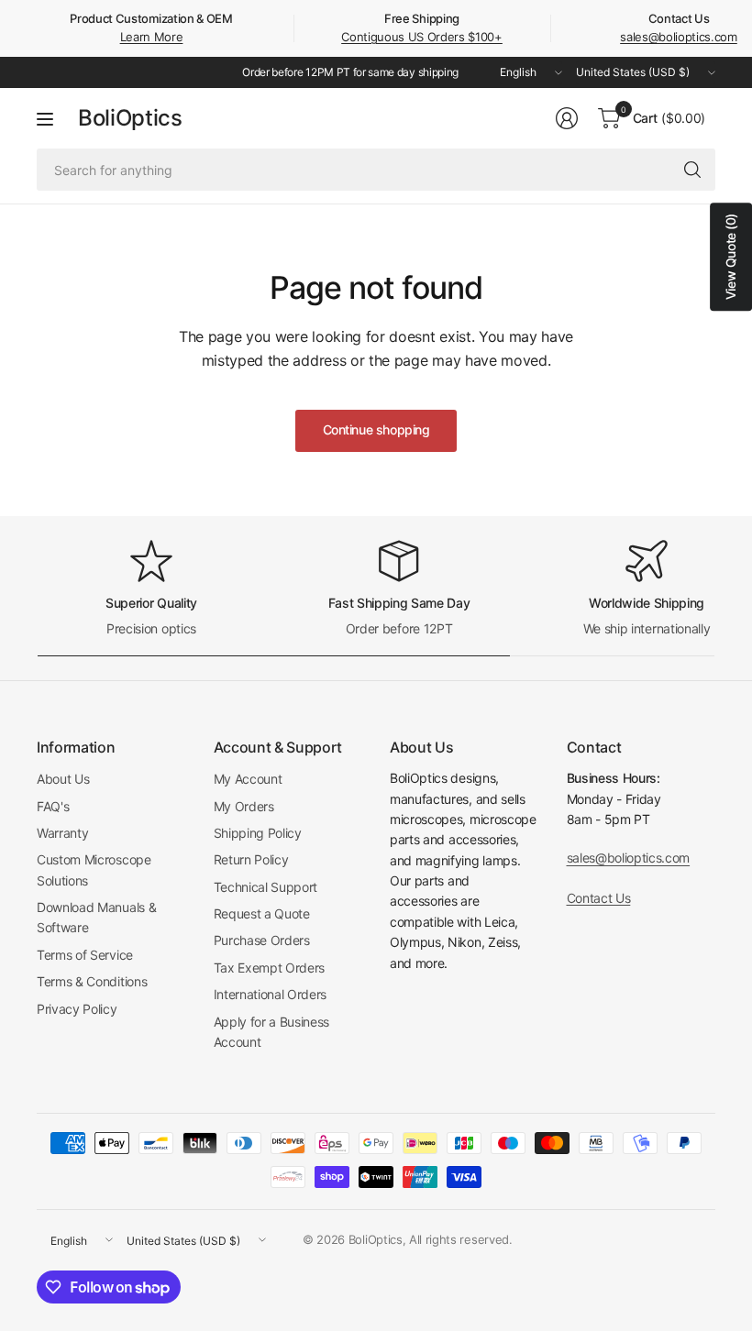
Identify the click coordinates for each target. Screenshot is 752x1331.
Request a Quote (262, 913)
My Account (248, 778)
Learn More (151, 36)
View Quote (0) (730, 257)
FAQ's (53, 806)
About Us (63, 778)
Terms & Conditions (92, 981)
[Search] (692, 169)
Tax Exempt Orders (270, 967)
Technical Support (266, 887)
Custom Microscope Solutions (94, 869)
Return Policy (251, 859)
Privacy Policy (77, 1009)
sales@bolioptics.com (678, 36)
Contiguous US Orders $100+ (422, 36)
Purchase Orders (262, 940)
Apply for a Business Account (272, 1032)
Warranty (62, 833)
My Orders (244, 806)
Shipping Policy (258, 833)
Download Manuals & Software (96, 917)
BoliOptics (130, 118)
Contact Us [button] (599, 898)
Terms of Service (85, 954)
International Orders (270, 994)
